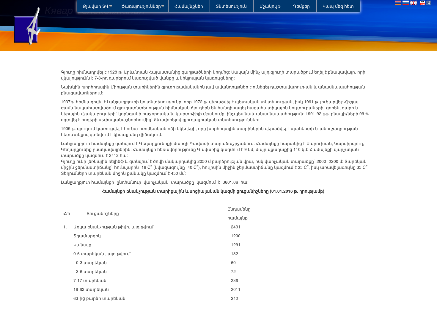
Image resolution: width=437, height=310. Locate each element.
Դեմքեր (301, 6)
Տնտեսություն (231, 6)
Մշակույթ (270, 6)
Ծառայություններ (141, 6)
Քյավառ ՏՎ (96, 6)
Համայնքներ (189, 6)
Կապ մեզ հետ (338, 6)
